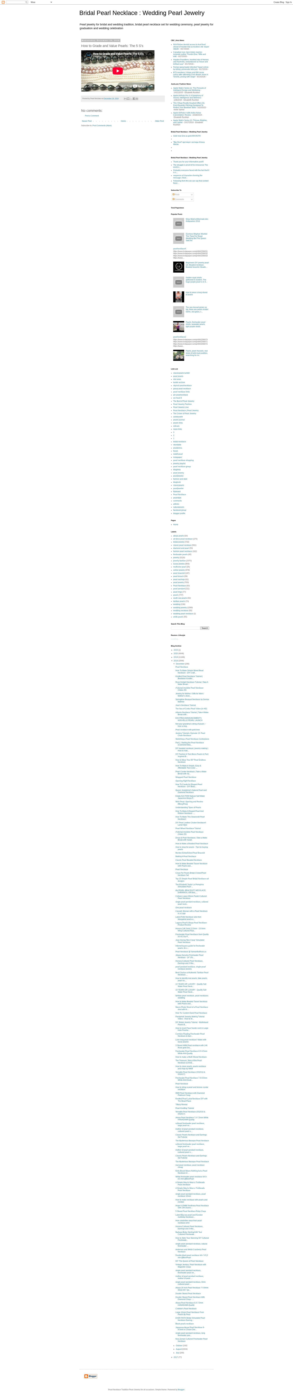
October (179, 1346)
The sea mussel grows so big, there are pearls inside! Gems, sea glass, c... (197, 309)
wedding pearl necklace (183, 614)
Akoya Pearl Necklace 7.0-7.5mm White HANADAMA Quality (191, 1118)
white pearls (178, 617)
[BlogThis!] (128, 98)
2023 (176, 650)
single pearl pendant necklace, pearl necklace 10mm (190, 1195)
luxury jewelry (179, 564)
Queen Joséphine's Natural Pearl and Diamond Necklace (191, 791)
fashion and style (180, 479)
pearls (175, 595)
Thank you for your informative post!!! (188, 162)
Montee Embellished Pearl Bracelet (190, 853)
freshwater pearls (180, 554)
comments (177, 501)
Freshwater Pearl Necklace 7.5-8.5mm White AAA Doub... (191, 1079)
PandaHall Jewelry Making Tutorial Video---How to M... (189, 1018)
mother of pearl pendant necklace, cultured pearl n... (189, 1130)
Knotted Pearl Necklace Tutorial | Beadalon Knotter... (189, 677)
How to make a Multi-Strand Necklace (191, 1057)
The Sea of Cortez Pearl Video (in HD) (191, 709)
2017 (176, 1357)
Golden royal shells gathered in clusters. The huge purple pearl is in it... (196, 280)
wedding (176, 604)
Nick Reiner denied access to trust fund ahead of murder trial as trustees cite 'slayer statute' (191, 46)
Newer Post (87, 121)
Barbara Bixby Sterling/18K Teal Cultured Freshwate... (188, 1233)
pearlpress (177, 448)
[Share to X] (131, 98)
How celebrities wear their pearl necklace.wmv (188, 1222)
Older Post (159, 121)
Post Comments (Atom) (102, 125)
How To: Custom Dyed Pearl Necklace (191, 1013)
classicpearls (178, 485)
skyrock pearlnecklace (182, 385)
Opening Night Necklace (185, 781)
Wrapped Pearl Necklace (185, 777)
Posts (176, 195)
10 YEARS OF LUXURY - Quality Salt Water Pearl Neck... (190, 985)
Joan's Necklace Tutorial (185, 705)
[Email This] (125, 98)
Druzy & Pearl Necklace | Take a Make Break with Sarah (191, 839)
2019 (176, 657)
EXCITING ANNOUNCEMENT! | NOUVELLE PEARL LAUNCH (189, 719)
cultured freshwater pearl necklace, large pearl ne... (189, 1124)
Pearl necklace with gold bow (187, 730)
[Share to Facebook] (134, 98)
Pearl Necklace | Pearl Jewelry (186, 410)
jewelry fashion (179, 561)
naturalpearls (178, 507)
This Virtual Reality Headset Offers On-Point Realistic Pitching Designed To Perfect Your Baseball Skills (189, 105)
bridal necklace (179, 442)
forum (175, 451)
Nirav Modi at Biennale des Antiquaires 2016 (197, 220)
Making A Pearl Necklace (185, 856)
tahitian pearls (179, 601)
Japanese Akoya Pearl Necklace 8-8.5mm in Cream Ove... (189, 1328)
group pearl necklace (182, 389)
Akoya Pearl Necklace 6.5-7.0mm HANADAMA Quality (189, 1304)
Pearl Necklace (179, 494)
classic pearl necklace (182, 545)
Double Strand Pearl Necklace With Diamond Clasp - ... (190, 1298)
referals (176, 426)
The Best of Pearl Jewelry (183, 401)
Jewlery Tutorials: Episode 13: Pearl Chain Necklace (190, 734)
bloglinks (177, 470)
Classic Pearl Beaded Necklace (188, 860)
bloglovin (177, 482)
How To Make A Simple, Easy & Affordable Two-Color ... (188, 767)
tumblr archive (179, 382)
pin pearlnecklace (180, 395)
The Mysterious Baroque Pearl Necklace (192, 1141)
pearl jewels (178, 376)
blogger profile (179, 513)
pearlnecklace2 (179, 337)
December (180, 664)
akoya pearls (178, 536)
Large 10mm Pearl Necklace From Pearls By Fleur (189, 1313)
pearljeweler (178, 488)
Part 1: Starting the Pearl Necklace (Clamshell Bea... (189, 744)
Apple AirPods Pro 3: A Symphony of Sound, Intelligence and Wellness (188, 96)
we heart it (177, 398)
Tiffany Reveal (181, 1104)
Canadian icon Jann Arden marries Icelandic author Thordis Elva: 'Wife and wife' (189, 54)
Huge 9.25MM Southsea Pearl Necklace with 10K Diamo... (192, 1207)
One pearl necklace (183, 908)
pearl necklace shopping (183, 460)
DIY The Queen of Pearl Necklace (189, 1261)
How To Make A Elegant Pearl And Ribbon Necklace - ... (189, 812)
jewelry (176, 557)
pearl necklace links (181, 392)
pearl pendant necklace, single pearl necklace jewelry (190, 968)
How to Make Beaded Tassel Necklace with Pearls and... (191, 865)
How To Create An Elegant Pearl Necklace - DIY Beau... (188, 785)
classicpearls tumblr (181, 373)
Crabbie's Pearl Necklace (186, 1309)
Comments (179, 199)
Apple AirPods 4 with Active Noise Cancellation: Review (187, 114)
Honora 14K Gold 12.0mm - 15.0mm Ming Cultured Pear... (190, 930)
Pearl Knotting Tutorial (184, 1108)
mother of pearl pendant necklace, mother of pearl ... (189, 1277)
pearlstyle (177, 498)
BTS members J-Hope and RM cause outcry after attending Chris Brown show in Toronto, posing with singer (190, 74)
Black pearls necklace (184, 1324)
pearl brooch (178, 576)
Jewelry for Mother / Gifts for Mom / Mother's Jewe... (189, 695)
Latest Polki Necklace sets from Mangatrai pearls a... (188, 918)
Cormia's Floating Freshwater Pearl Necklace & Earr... (190, 1035)
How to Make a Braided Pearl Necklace (191, 844)
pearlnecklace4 (179, 249)
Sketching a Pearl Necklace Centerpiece (192, 739)
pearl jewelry (178, 473)
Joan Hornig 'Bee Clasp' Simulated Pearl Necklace (189, 941)
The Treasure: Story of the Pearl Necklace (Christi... (188, 1061)
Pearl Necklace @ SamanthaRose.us (190, 952)
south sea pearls (180, 598)
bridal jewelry (178, 542)
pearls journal (179, 420)
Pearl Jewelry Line (181, 407)
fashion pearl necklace (182, 551)
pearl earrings (179, 579)
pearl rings (177, 592)
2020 (176, 653)
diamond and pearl (181, 548)
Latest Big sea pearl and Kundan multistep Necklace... (189, 1216)
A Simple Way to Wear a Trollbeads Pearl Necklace (190, 1183)
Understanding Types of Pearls (188, 807)
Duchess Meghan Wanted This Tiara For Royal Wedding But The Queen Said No (196, 237)
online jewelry (179, 570)
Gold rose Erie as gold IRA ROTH (187, 136)
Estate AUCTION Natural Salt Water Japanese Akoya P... (190, 797)
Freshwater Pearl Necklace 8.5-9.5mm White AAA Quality (191, 1052)
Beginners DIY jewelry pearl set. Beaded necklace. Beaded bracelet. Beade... (197, 265)
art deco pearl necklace (183, 539)
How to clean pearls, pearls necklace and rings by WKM (190, 1067)
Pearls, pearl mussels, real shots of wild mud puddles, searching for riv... (197, 353)
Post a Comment (92, 116)
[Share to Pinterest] (136, 98)
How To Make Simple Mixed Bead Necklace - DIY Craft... (189, 671)
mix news (177, 379)
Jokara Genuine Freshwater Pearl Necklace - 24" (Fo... (189, 956)
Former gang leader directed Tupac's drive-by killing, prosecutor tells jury (191, 68)
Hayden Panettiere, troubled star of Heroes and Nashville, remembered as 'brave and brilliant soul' (191, 62)
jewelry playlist (179, 463)
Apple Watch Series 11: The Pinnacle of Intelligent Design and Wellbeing (189, 89)
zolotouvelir (178, 417)
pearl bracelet (179, 573)
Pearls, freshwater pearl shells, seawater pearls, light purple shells (195, 324)
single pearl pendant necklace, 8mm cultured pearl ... (190, 1283)
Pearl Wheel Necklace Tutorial (188, 828)
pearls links (178, 423)
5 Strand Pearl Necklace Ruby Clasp (190, 1211)
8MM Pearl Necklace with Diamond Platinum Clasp (190, 1094)
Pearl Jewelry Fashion (182, 404)
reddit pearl (178, 454)
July (178, 1353)
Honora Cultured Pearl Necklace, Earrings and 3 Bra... (189, 962)
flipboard (177, 491)
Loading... (175, 639)
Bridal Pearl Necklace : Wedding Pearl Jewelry (141, 12)
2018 (176, 661)
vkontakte (177, 445)
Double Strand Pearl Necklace (188, 1293)
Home (123, 121)
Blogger (181, 1390)
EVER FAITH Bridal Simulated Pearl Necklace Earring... (190, 1319)
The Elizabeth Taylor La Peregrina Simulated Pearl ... (189, 885)
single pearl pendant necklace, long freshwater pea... (190, 1334)
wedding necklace (180, 611)
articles (176, 504)
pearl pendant (179, 589)
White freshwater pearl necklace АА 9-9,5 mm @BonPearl (191, 1178)
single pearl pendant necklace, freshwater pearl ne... (188, 1271)
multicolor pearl (179, 567)
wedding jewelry (180, 607)
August (179, 1349)
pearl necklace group (182, 467)
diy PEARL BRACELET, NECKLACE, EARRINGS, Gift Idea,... (190, 891)
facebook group (179, 510)
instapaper (177, 457)
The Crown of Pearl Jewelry (184, 413)
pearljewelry (178, 476)
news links (177, 429)
